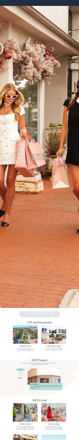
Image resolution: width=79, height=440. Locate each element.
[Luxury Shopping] (45, 379)
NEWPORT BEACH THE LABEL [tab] (20, 378)
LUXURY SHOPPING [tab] (20, 369)
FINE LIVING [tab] (20, 372)
